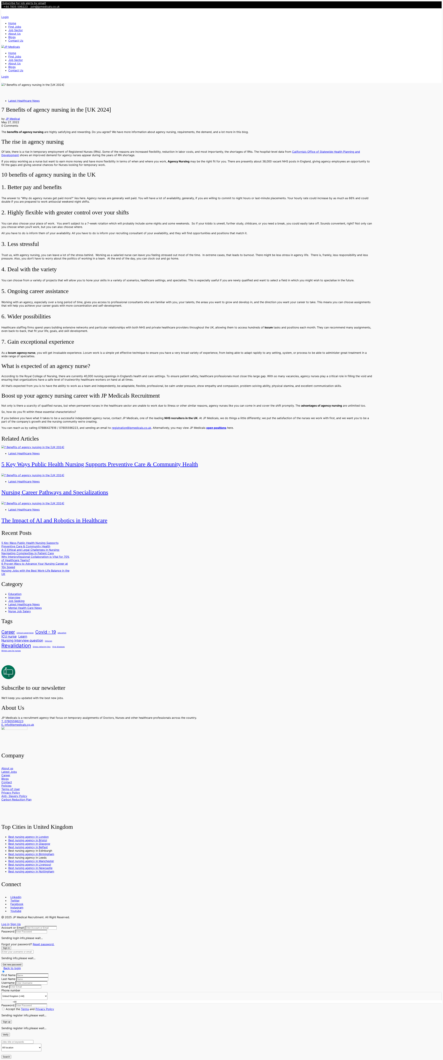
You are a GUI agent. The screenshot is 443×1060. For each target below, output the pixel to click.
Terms (25, 1009)
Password (7, 931)
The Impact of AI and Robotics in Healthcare (54, 520)
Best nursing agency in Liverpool (29, 864)
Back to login (12, 968)
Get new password (12, 964)
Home (12, 23)
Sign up (6, 1021)
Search (6, 1056)
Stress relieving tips (42, 647)
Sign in (6, 948)
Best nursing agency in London (28, 837)
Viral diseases (58, 647)
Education (14, 594)
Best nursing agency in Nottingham (31, 871)
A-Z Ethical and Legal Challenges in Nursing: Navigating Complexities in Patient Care (30, 551)
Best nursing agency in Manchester (31, 861)
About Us (14, 33)
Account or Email (12, 927)
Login (5, 17)
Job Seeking (16, 601)
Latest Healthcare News (24, 100)
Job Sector (15, 30)
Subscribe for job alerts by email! (24, 3)
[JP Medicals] (10, 47)
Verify (5, 1034)
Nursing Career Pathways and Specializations (54, 492)
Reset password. (43, 944)
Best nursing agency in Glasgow (29, 843)
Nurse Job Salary (19, 611)
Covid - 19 (45, 632)
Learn (22, 636)
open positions (216, 427)
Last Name (8, 979)
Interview (14, 597)
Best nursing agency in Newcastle (30, 868)
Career (8, 632)
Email (4, 986)
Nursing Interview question (22, 640)
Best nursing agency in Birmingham (31, 854)
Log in (5, 924)
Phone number (10, 990)
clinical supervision (25, 633)
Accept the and (30, 1009)
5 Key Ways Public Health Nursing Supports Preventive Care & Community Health (99, 464)
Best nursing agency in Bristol (27, 840)
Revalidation (16, 645)
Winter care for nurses (11, 651)
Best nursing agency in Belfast (28, 847)
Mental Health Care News (25, 608)
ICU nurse (9, 636)
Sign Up (15, 924)
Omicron (48, 641)
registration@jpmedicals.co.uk (131, 427)
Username (8, 982)
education (62, 633)
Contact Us (15, 40)
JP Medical (13, 118)
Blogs (12, 37)
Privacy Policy (44, 1009)
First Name (8, 975)
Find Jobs (14, 26)
